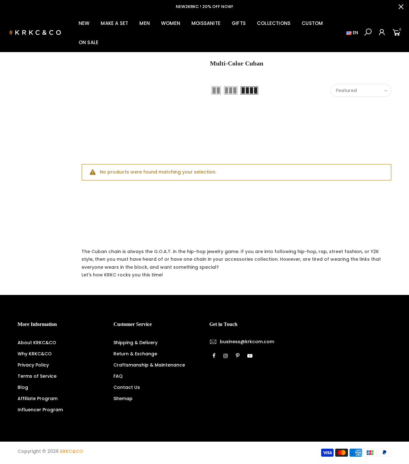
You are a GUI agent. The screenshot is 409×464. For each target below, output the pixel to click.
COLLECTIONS (273, 23)
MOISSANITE (205, 23)
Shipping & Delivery (135, 342)
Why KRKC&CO (35, 354)
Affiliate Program (38, 398)
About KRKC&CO (37, 342)
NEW (84, 23)
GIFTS (239, 23)
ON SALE (88, 42)
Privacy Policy (33, 365)
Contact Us (126, 387)
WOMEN (170, 23)
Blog (23, 387)
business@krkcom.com (247, 341)
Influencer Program (40, 409)
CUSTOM (312, 23)
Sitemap (123, 398)
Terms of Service (37, 376)
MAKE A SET (114, 23)
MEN (144, 23)
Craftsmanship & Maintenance (149, 365)
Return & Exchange (135, 354)
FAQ (118, 376)
